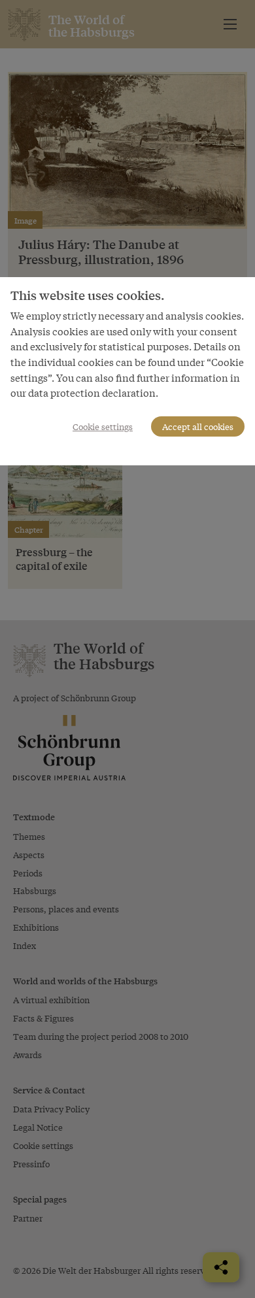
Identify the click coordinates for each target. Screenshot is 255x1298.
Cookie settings (103, 426)
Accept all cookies (197, 426)
